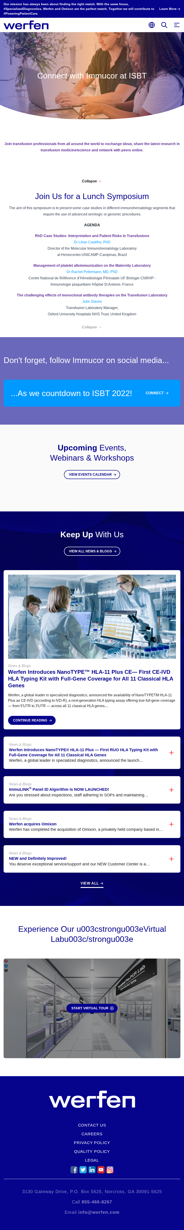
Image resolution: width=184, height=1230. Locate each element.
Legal (92, 1160)
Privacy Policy (92, 1142)
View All (90, 883)
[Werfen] (26, 24)
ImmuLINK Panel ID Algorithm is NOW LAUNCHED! (59, 789)
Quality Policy (92, 1151)
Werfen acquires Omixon (33, 824)
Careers (91, 1134)
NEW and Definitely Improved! (38, 858)
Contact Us (92, 1125)
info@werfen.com (99, 1212)
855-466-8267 (97, 1201)
